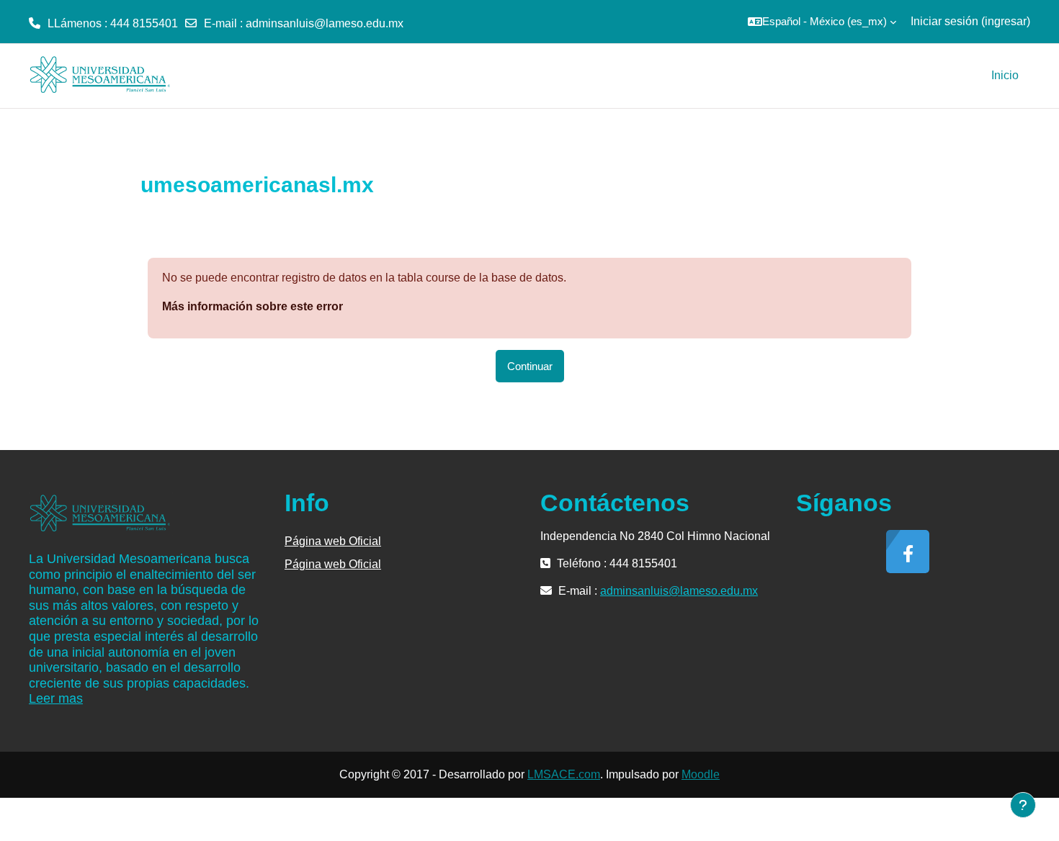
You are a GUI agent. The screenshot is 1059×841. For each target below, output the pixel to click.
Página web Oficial (333, 541)
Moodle (701, 774)
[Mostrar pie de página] (1023, 805)
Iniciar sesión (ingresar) (970, 21)
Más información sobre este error (252, 306)
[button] (822, 21)
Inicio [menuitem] (1005, 75)
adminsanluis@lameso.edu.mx (324, 23)
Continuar (530, 366)
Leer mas (56, 698)
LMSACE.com (563, 774)
